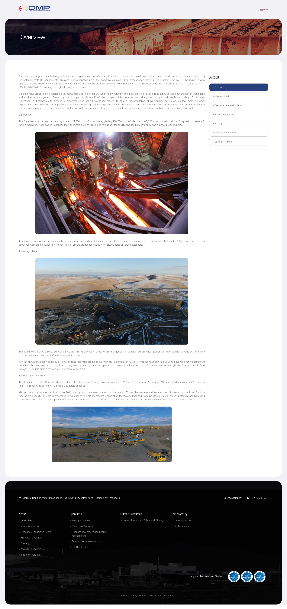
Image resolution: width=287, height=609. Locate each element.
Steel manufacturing (83, 526)
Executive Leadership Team (229, 105)
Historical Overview (224, 114)
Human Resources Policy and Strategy (144, 520)
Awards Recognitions (225, 132)
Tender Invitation (182, 526)
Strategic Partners (223, 141)
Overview (219, 87)
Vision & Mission (223, 96)
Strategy (219, 123)
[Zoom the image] (35, 6)
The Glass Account (183, 520)
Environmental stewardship (86, 541)
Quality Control (80, 547)
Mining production (81, 520)
